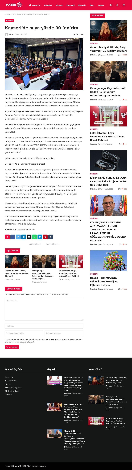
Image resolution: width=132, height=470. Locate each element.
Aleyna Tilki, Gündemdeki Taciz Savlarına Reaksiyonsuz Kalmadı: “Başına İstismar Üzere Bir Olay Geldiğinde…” (74, 437)
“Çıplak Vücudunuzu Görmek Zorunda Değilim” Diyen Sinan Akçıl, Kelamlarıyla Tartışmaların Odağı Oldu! (73, 384)
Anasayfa (36, 5)
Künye (8, 384)
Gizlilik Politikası (12, 391)
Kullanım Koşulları (13, 387)
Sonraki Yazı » (53, 244)
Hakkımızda (10, 381)
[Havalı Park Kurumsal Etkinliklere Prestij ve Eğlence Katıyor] (108, 260)
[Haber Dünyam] (16, 4)
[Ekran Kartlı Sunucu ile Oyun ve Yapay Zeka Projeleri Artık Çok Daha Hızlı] (108, 160)
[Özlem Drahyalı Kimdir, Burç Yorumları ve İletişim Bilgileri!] (17, 261)
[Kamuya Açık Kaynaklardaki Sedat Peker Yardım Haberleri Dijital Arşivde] (44, 261)
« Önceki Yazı (35, 244)
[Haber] (6, 34)
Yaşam (101, 5)
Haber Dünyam (12, 466)
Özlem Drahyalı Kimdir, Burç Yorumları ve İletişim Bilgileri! (16, 273)
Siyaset (59, 5)
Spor (92, 5)
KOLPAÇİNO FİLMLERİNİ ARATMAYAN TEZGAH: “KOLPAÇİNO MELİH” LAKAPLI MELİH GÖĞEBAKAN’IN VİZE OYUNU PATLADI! (108, 231)
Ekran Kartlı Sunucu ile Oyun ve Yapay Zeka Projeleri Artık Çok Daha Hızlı (108, 181)
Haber (11, 34)
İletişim (8, 395)
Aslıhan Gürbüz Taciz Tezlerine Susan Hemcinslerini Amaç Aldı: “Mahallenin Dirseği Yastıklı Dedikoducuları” (73, 410)
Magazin (82, 5)
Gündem (48, 5)
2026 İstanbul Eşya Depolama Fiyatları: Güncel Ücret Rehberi (69, 273)
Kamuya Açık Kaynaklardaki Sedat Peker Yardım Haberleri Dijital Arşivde (107, 92)
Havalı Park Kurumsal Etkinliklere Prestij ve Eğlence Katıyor (103, 281)
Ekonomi (71, 5)
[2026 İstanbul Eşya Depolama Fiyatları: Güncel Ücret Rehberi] (71, 261)
